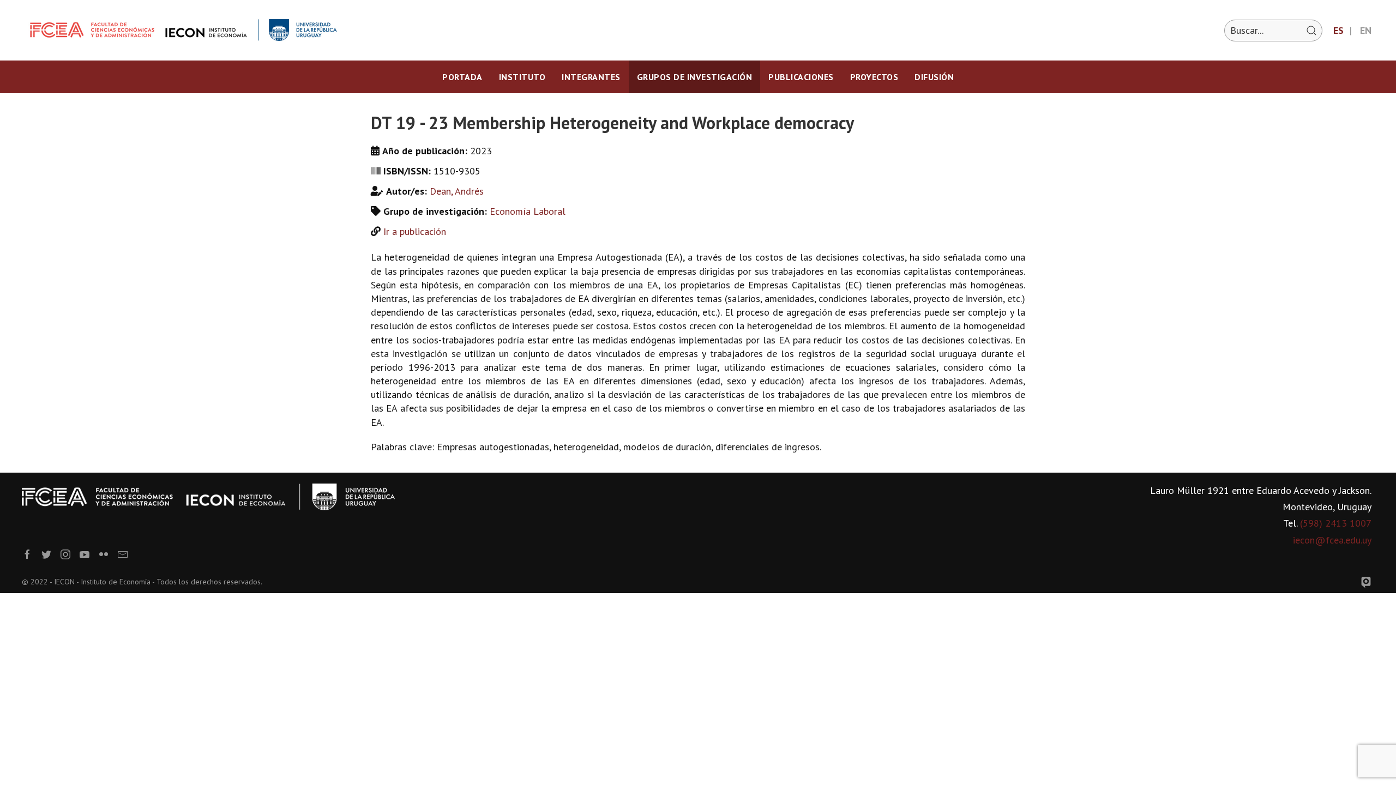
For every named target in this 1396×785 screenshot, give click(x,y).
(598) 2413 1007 (1335, 523)
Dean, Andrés (457, 191)
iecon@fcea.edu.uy (1332, 540)
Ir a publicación (414, 231)
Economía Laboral (527, 211)
